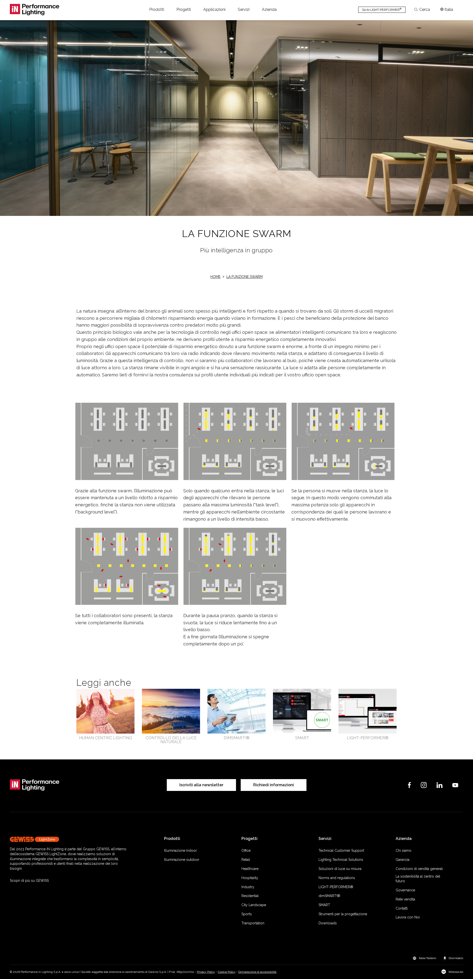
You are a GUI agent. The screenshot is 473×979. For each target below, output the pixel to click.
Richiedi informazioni (273, 785)
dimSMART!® (329, 896)
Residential (250, 896)
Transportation (252, 923)
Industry (247, 887)
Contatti (402, 908)
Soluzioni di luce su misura (340, 869)
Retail (245, 860)
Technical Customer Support (341, 850)
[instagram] (423, 785)
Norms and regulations (337, 878)
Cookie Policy (227, 972)
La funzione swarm (244, 277)
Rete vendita (405, 899)
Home (215, 277)
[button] (156, 10)
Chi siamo (403, 850)
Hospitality (249, 878)
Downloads (328, 923)
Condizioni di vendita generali (419, 869)
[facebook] (409, 785)
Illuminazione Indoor (180, 850)
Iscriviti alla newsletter (201, 785)
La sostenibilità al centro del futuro (418, 878)
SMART (324, 905)
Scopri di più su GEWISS (29, 881)
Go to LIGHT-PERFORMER (382, 9)
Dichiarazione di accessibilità (257, 972)
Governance (405, 890)
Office (246, 850)
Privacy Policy (206, 972)
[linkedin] (439, 785)
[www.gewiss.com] (70, 839)
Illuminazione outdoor (181, 860)
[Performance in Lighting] (34, 9)
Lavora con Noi (408, 917)
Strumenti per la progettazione (343, 914)
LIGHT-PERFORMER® (336, 887)
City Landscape (253, 905)
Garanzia (402, 860)
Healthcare (249, 869)
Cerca (424, 9)
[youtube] (455, 785)
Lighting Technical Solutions (341, 860)
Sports (246, 914)
